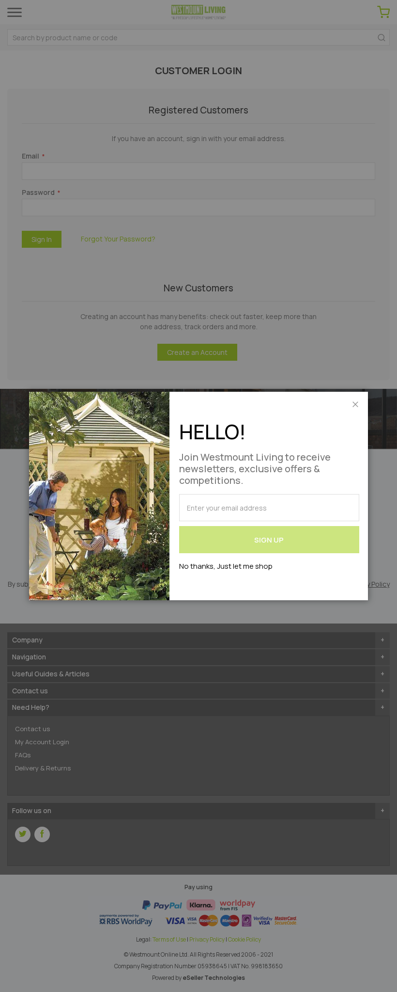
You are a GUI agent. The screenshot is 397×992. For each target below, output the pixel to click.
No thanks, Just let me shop (226, 566)
